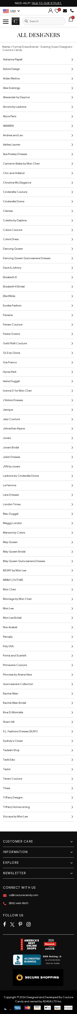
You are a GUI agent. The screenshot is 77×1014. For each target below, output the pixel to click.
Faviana (8, 315)
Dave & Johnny (12, 267)
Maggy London (12, 523)
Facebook (4, 924)
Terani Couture (12, 778)
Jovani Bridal (11, 447)
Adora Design (11, 69)
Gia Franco (10, 362)
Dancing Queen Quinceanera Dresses (26, 258)
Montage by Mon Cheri (17, 599)
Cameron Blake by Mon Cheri (21, 163)
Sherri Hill (8, 722)
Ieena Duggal (11, 381)
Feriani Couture (13, 324)
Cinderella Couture (15, 192)
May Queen (10, 542)
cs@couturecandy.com (23, 895)
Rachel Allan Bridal (14, 703)
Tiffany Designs (13, 797)
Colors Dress (11, 239)
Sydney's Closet (13, 741)
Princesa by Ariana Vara (17, 674)
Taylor (7, 769)
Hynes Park (9, 372)
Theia (6, 788)
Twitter (12, 924)
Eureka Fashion (12, 305)
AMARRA (8, 125)
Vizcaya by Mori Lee (15, 816)
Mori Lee (8, 608)
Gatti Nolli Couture (15, 343)
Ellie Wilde (9, 296)
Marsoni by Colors (14, 532)
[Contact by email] (65, 10)
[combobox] (44, 21)
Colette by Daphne (15, 220)
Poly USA (8, 646)
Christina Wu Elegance (17, 182)
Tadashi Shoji (11, 750)
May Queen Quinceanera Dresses (24, 561)
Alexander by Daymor (16, 97)
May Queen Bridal (14, 551)
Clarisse (8, 211)
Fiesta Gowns (11, 334)
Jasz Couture (11, 419)
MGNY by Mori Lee (14, 570)
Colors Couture (12, 230)
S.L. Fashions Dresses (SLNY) (20, 731)
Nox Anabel (10, 627)
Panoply (8, 636)
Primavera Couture (15, 665)
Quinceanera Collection (18, 684)
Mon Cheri (9, 589)
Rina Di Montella (13, 712)
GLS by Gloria (11, 353)
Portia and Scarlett (14, 655)
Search (26, 21)
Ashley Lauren (11, 144)
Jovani (7, 438)
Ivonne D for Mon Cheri (17, 390)
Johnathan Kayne (14, 428)
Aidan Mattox (11, 78)
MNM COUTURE (13, 580)
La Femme (9, 485)
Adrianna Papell (12, 59)
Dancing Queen (13, 248)
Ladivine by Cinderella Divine (21, 476)
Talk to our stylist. (46, 3)
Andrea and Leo (13, 135)
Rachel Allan (10, 693)
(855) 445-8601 (18, 903)
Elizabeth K (10, 277)
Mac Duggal (10, 514)
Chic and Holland (13, 173)
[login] (50, 12)
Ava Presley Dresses (15, 154)
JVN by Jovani (11, 466)
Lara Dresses (11, 495)
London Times (12, 504)
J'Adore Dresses (13, 400)
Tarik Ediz (9, 759)
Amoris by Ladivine (14, 106)
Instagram (28, 924)
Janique (8, 409)
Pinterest (20, 924)
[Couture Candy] (16, 21)
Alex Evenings (11, 88)
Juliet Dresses (11, 457)
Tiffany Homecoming (16, 807)
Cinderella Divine (13, 201)
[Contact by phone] (72, 10)
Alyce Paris (9, 116)
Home (6, 47)
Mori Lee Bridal (12, 617)
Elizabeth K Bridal (14, 286)
